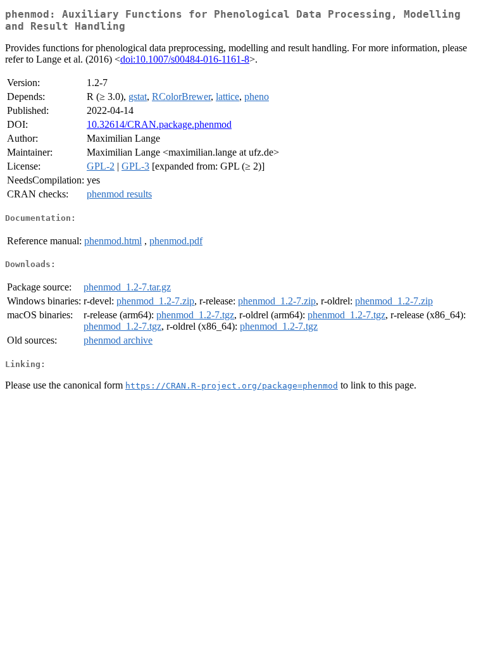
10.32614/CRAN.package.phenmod (159, 124)
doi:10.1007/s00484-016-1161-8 (184, 59)
